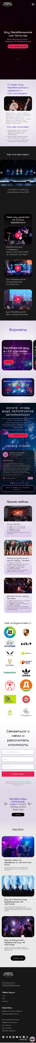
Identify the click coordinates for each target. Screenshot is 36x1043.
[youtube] (17, 1037)
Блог (3, 998)
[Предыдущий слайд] (1, 173)
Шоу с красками (7, 1028)
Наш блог (18, 829)
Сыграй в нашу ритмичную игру (18, 801)
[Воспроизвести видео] (18, 387)
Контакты (5, 1001)
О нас (3, 995)
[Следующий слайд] (34, 173)
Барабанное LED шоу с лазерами (12, 1011)
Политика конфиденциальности (11, 985)
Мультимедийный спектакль (10, 1019)
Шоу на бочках (6, 1025)
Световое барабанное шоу (10, 1014)
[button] (17, 349)
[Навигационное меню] (33, 4)
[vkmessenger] (3, 1037)
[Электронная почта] (10, 1037)
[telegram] (7, 1037)
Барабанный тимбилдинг (9, 1022)
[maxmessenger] (13, 1037)
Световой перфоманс (9, 1030)
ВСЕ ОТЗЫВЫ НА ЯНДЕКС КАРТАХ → (18, 488)
